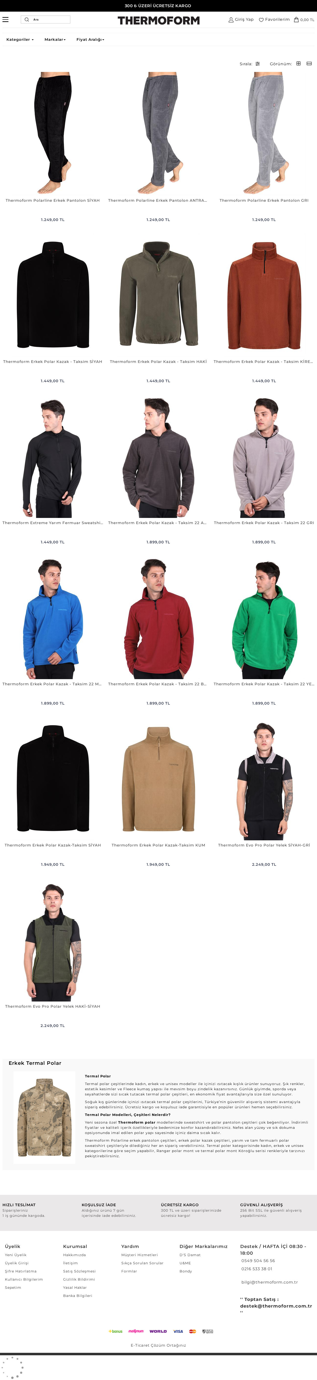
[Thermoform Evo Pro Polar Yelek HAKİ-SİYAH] (52, 940)
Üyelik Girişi (17, 1263)
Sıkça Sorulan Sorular (142, 1263)
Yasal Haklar (75, 1287)
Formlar (129, 1271)
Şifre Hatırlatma (21, 1271)
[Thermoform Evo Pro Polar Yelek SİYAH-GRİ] (264, 778)
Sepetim (13, 1287)
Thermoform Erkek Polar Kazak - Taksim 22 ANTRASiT (158, 522)
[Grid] (298, 64)
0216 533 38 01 (256, 1269)
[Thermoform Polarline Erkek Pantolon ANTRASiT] (158, 134)
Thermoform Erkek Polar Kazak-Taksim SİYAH (53, 845)
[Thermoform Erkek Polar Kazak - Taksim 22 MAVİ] (52, 617)
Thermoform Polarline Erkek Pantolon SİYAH (53, 200)
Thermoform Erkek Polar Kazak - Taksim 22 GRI (264, 522)
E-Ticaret (140, 1345)
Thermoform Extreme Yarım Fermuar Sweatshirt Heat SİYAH (52, 522)
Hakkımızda (74, 1255)
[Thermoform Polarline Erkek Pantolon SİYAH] (52, 134)
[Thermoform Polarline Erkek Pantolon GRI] (264, 134)
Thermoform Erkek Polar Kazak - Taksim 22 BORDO (158, 684)
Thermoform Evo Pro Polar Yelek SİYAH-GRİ (264, 845)
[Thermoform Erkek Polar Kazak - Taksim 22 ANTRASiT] (158, 456)
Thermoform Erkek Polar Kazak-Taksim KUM (158, 845)
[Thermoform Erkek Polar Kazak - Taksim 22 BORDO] (158, 617)
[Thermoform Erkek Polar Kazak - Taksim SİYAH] (52, 295)
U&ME (185, 1263)
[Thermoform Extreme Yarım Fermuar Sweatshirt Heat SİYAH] (52, 456)
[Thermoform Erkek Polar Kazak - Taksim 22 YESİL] (264, 617)
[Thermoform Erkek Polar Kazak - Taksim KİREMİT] (264, 295)
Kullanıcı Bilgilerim (24, 1279)
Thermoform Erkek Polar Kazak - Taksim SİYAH (52, 361)
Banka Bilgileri (77, 1295)
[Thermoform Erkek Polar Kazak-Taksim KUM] (158, 778)
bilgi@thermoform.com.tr (269, 1282)
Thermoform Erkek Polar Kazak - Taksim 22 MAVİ (52, 684)
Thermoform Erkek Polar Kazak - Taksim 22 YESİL (264, 684)
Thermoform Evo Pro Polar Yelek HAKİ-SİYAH (52, 1006)
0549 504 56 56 (257, 1260)
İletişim (70, 1263)
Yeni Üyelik (15, 1255)
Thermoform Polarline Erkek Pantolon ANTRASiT (158, 200)
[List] (309, 64)
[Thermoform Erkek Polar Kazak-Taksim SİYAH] (52, 778)
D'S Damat (190, 1255)
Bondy (186, 1271)
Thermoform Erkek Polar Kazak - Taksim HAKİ (158, 361)
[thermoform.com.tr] (158, 20)
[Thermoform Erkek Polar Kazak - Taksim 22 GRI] (264, 456)
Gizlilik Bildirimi (79, 1279)
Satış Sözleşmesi (79, 1271)
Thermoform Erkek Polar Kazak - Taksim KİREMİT (264, 361)
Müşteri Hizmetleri (139, 1255)
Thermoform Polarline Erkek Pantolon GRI (264, 200)
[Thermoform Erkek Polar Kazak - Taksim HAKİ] (158, 295)
